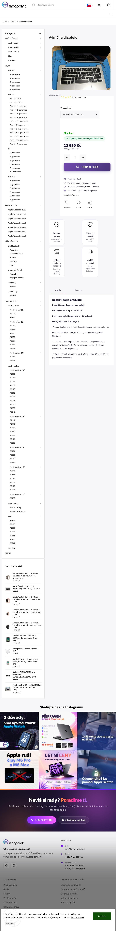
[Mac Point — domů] (13, 842)
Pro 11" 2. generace (18, 110)
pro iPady (12, 282)
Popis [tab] (58, 290)
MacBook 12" (13, 503)
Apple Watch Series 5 (17, 223)
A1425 (12, 389)
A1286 (12, 451)
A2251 (12, 381)
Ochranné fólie (16, 253)
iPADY (7, 66)
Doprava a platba (69, 893)
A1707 (12, 458)
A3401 (12, 439)
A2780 (12, 478)
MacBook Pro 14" (17, 416)
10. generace (15, 171)
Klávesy (13, 261)
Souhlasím (102, 916)
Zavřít (106, 212)
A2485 (12, 474)
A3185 (12, 443)
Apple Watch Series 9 (17, 236)
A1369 (12, 325)
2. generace (15, 78)
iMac (10, 56)
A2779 (12, 424)
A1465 (12, 317)
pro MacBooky (14, 246)
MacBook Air (13, 43)
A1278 (12, 385)
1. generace (15, 74)
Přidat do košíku (90, 166)
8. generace (15, 164)
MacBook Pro (13, 47)
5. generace (15, 89)
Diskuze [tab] (78, 290)
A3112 (12, 435)
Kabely (13, 257)
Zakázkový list (68, 902)
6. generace (15, 156)
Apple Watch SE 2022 (17, 214)
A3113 (12, 348)
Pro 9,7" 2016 (15, 98)
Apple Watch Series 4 (17, 218)
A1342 (12, 412)
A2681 (12, 344)
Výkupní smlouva (69, 898)
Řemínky (13, 274)
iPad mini (11, 176)
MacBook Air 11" (17, 310)
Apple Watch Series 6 (17, 227)
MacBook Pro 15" (17, 447)
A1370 (12, 313)
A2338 (12, 374)
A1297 (12, 498)
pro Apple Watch (15, 270)
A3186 (12, 489)
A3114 (12, 360)
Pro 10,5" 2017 (16, 102)
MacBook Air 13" (17, 322)
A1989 (12, 404)
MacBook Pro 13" (17, 370)
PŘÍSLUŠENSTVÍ (11, 241)
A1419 (12, 524)
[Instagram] (14, 865)
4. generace (15, 85)
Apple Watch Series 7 (17, 231)
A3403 (12, 486)
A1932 (12, 333)
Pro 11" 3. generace (18, 113)
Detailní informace (71, 195)
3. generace (15, 82)
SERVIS (8, 553)
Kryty (12, 265)
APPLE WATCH (11, 205)
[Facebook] (6, 865)
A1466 (12, 329)
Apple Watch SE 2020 (17, 209)
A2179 (12, 337)
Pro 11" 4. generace (18, 117)
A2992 (12, 431)
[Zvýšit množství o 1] (83, 157)
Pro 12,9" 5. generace (19, 136)
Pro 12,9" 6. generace (19, 140)
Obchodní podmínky (71, 885)
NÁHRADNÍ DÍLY (11, 301)
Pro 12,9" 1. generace (19, 121)
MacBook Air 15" (17, 353)
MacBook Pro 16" (17, 467)
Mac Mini (11, 548)
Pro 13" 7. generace (18, 144)
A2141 (12, 470)
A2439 (12, 539)
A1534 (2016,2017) (17, 511)
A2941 (12, 356)
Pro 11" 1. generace (18, 106)
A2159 (12, 408)
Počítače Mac (10, 885)
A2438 (12, 535)
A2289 (12, 377)
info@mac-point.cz (75, 849)
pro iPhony (12, 291)
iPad (9, 148)
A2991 (12, 482)
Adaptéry (14, 250)
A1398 (12, 455)
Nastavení (10, 923)
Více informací (77, 917)
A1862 (12, 543)
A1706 (12, 396)
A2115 (12, 528)
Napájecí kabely (17, 277)
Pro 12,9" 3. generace (19, 129)
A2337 (12, 341)
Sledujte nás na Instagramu (61, 707)
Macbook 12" (13, 51)
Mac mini (11, 60)
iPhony (6, 893)
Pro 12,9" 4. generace (19, 132)
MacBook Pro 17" (17, 494)
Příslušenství (9, 898)
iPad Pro (11, 94)
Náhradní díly (10, 902)
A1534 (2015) (15, 507)
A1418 (12, 520)
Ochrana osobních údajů (73, 889)
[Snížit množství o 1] (67, 157)
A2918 (12, 427)
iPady (6, 889)
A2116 (12, 531)
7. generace (15, 160)
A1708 (12, 400)
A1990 (12, 462)
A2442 (12, 420)
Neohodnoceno (79, 97)
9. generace (15, 168)
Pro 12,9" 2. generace (19, 125)
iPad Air (11, 70)
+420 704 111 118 (74, 857)
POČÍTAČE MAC (11, 38)
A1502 (12, 393)
